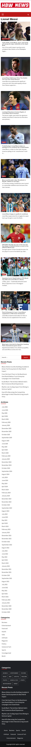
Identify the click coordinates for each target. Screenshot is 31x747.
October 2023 (6, 505)
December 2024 (6, 462)
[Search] (28, 14)
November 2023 (6, 502)
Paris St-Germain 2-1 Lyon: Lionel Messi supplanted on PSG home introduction (14, 313)
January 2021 (6, 603)
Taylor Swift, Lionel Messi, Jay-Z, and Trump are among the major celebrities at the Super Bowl (15, 44)
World (3, 656)
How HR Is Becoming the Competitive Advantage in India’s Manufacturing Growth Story (15, 394)
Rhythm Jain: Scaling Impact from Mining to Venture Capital (15, 388)
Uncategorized (6, 653)
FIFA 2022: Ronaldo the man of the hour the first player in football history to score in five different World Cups (15, 246)
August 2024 (5, 474)
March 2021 (5, 597)
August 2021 (5, 581)
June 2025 (5, 444)
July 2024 (4, 477)
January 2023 (6, 532)
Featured (5, 628)
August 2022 (5, 548)
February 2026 (6, 422)
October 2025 (6, 434)
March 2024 (5, 490)
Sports (4, 74)
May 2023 (4, 520)
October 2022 (6, 542)
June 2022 (5, 554)
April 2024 (5, 486)
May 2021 (4, 591)
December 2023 (6, 499)
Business (4, 622)
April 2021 (5, 594)
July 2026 (4, 407)
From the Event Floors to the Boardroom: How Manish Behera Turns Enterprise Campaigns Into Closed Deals (14, 376)
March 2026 (5, 419)
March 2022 (5, 563)
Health (4, 632)
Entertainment (5, 38)
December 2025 (6, 428)
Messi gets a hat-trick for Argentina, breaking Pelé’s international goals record (15, 345)
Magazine (5, 641)
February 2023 (6, 529)
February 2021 (6, 600)
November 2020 (6, 609)
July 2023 (4, 514)
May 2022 (4, 557)
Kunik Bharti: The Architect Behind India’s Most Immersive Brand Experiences (14, 383)
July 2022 (4, 551)
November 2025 (6, 431)
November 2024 (6, 465)
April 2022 (5, 560)
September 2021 (7, 578)
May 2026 (4, 413)
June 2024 (5, 480)
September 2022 (7, 545)
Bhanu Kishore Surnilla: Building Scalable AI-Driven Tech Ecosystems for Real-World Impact (15, 369)
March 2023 (5, 526)
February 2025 (6, 456)
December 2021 (6, 569)
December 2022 (6, 535)
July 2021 (4, 584)
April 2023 (5, 523)
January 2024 (6, 496)
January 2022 (6, 566)
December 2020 (6, 606)
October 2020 (6, 612)
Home (6, 730)
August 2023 (5, 511)
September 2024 (7, 471)
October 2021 (6, 575)
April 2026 (5, 416)
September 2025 (7, 438)
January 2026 (6, 425)
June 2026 (5, 410)
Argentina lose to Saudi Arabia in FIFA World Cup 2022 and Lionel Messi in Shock (15, 278)
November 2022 (6, 539)
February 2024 (6, 493)
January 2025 (6, 459)
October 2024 (6, 468)
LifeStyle (4, 638)
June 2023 (5, 517)
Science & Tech (6, 647)
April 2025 (5, 450)
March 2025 (5, 453)
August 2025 (5, 441)
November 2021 (6, 572)
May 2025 (4, 447)
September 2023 (7, 508)
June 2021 (5, 588)
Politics (4, 644)
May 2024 (4, 483)
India (3, 635)
